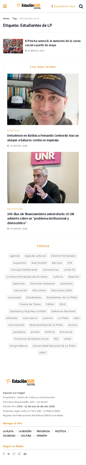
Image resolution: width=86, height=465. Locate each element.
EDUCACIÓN (15, 209)
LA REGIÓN (25, 431)
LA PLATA (8, 431)
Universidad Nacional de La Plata (54, 345)
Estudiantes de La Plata (62, 297)
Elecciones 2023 (62, 290)
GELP (63, 304)
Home (6, 18)
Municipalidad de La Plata (46, 325)
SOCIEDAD (9, 435)
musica (72, 325)
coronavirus (51, 269)
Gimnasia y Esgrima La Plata (28, 311)
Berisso (57, 263)
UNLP (42, 352)
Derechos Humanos (42, 283)
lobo (76, 318)
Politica (50, 332)
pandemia (19, 332)
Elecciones (39, 290)
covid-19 (69, 269)
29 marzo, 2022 (35, 50)
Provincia (66, 332)
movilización (16, 325)
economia (66, 283)
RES (56, 338)
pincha (35, 332)
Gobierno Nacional (63, 311)
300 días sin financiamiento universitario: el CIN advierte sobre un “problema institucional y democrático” (40, 218)
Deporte (73, 276)
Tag (14, 18)
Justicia (48, 318)
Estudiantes (33, 297)
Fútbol (50, 304)
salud (67, 338)
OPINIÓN (42, 435)
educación (20, 290)
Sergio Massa (18, 345)
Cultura (58, 276)
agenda (15, 255)
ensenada (14, 297)
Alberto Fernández (63, 255)
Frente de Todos (30, 304)
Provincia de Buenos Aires (31, 338)
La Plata (63, 318)
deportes (19, 283)
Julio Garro (30, 318)
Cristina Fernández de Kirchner (27, 276)
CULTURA (26, 435)
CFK (69, 263)
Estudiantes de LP (29, 18)
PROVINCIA (43, 431)
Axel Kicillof (39, 263)
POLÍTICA (13, 130)
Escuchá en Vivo (64, 6)
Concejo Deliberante (24, 269)
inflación (11, 318)
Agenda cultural (35, 255)
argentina (19, 263)
